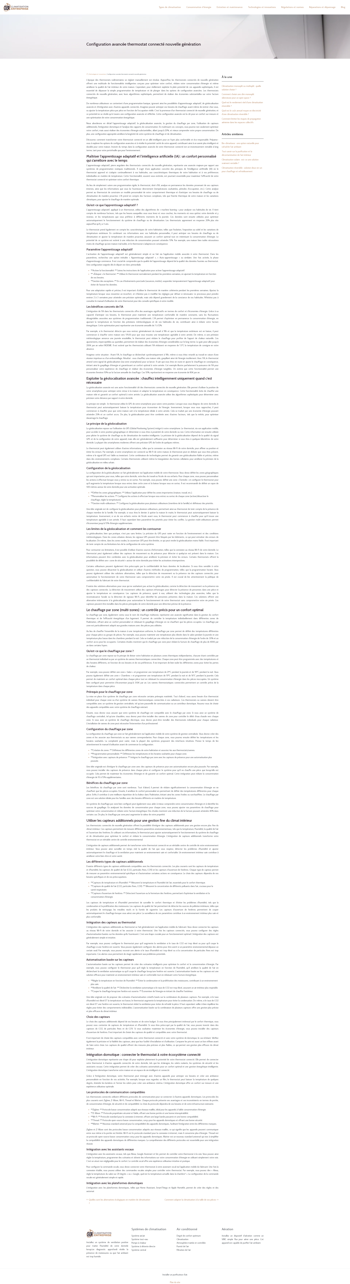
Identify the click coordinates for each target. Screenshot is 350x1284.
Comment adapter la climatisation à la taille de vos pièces (190, 1199)
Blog (343, 7)
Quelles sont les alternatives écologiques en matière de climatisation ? (119, 1201)
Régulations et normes (292, 7)
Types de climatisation (170, 7)
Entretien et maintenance (230, 7)
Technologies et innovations (262, 7)
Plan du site (175, 1282)
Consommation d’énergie (198, 7)
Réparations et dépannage (322, 7)
